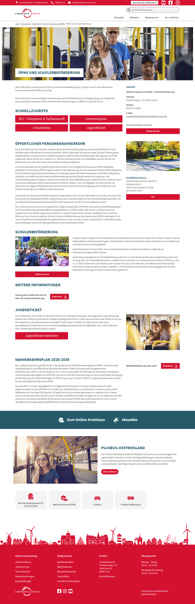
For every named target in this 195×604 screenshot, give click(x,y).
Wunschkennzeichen (66, 571)
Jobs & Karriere (22, 566)
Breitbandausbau (65, 562)
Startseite (119, 17)
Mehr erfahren (110, 471)
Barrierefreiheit (148, 594)
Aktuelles (134, 17)
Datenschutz (162, 591)
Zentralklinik (63, 576)
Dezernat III (36, 24)
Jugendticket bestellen (41, 335)
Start (17, 24)
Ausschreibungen (23, 581)
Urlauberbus (42, 128)
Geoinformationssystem (68, 581)
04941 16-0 (60, 2)
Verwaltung (26, 24)
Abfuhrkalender (64, 566)
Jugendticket (96, 128)
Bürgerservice (152, 17)
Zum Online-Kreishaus (145, 2)
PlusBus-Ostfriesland (123, 447)
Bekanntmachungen (24, 576)
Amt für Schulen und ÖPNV (54, 24)
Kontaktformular (107, 576)
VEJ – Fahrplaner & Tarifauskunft (42, 119)
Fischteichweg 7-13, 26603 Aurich (33, 2)
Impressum (146, 591)
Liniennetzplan (96, 119)
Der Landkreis (171, 17)
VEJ (153, 196)
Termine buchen (22, 571)
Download (57, 296)
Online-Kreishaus (23, 562)
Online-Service (153, 131)
